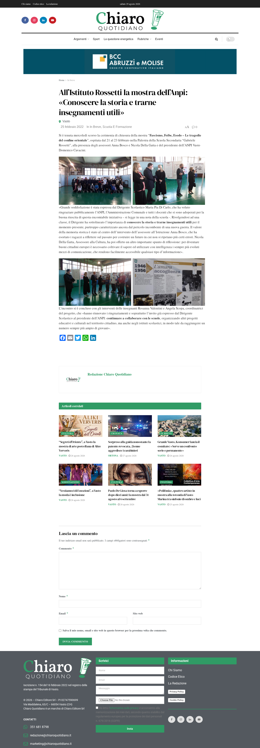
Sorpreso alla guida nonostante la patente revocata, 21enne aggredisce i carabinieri (129, 446)
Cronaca (116, 433)
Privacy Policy (177, 691)
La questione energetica (118, 39)
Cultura (67, 433)
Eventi (159, 39)
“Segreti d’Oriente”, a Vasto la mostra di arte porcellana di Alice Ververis (80, 446)
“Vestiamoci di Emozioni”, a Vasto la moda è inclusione (80, 493)
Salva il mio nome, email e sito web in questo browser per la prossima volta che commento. (115, 630)
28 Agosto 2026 (77, 455)
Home (61, 80)
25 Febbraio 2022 (72, 126)
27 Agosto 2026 (129, 455)
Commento (66, 548)
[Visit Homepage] (130, 20)
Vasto (66, 121)
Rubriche (143, 39)
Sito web (138, 613)
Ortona (113, 455)
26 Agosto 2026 (127, 504)
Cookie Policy (176, 700)
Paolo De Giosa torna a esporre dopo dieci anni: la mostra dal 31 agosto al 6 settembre (128, 495)
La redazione (52, 3)
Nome (63, 596)
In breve (71, 80)
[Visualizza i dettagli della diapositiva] (130, 61)
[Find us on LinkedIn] (43, 20)
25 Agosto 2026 (176, 504)
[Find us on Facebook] (25, 20)
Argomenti (80, 39)
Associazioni (70, 482)
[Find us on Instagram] (34, 20)
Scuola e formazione (117, 126)
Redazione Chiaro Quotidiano (110, 374)
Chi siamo (26, 3)
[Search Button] (216, 39)
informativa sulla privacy (124, 708)
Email (63, 613)
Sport (96, 39)
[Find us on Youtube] (52, 20)
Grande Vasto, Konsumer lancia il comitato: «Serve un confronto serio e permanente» (179, 446)
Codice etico (38, 3)
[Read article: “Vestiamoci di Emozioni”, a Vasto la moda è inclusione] (80, 475)
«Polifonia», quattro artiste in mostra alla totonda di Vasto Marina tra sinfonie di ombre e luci (179, 495)
